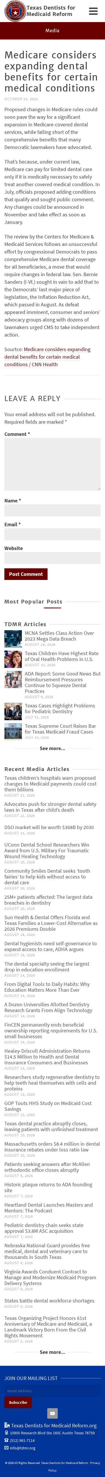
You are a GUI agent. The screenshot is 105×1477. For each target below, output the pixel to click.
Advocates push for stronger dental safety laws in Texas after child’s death (50, 807)
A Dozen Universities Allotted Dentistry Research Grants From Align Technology (48, 1007)
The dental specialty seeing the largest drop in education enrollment (46, 966)
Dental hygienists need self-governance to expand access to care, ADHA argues (50, 946)
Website (13, 548)
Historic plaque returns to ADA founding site (48, 1187)
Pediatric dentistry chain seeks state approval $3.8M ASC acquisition (43, 1228)
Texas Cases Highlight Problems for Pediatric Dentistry (60, 708)
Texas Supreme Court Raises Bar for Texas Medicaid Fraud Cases (60, 729)
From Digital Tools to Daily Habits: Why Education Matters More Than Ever (47, 987)
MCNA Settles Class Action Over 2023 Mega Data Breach (59, 636)
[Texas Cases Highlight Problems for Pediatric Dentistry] (13, 711)
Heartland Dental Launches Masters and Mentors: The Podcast (48, 1207)
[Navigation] (93, 11)
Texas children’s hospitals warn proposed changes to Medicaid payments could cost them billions (50, 784)
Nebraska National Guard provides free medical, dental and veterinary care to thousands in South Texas (47, 1251)
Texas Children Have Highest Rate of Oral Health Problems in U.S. (62, 656)
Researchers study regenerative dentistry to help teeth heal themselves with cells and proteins (52, 1083)
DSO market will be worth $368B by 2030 (49, 827)
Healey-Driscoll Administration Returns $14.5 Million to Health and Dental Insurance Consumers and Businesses (47, 1056)
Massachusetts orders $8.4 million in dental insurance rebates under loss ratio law (52, 1146)
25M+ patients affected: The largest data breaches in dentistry (48, 900)
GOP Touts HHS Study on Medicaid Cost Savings (48, 1106)
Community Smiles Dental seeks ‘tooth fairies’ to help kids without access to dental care (47, 876)
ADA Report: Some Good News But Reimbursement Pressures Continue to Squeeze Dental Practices (63, 682)
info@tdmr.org (22, 1448)
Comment (17, 434)
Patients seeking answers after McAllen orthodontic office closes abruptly (47, 1167)
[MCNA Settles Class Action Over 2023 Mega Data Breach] (13, 639)
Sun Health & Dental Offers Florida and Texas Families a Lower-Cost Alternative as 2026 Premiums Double (51, 923)
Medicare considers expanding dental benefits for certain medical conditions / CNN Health (47, 357)
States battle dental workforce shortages (49, 1300)
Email (12, 524)
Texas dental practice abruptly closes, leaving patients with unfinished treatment (51, 1126)
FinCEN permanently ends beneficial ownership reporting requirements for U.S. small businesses (50, 1030)
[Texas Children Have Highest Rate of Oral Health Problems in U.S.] (13, 659)
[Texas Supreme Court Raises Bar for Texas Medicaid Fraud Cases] (13, 732)
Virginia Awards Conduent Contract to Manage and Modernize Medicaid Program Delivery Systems (50, 1277)
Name (12, 500)
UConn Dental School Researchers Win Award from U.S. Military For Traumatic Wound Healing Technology (46, 850)
